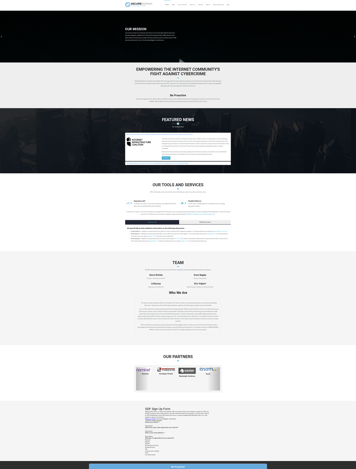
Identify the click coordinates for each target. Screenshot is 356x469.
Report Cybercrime (218, 4)
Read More (166, 158)
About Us (192, 4)
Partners (200, 4)
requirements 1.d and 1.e (220, 231)
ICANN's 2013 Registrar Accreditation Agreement (200, 214)
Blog (228, 4)
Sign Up (208, 4)
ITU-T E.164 (178, 238)
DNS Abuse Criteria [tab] (205, 222)
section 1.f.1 (151, 236)
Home (167, 4)
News (173, 4)
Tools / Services (182, 4)
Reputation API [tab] (152, 222)
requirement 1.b (211, 233)
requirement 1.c (153, 241)
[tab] (178, 134)
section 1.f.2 (184, 241)
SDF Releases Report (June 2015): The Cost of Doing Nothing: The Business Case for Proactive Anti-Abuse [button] (158, 163)
